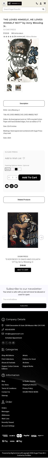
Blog (3, 381)
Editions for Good (29, 359)
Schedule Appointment (13, 338)
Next (41, 237)
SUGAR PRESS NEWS (30, 392)
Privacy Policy (28, 388)
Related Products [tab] (24, 200)
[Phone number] (38, 3)
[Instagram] (11, 186)
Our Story (5, 385)
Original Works (28, 366)
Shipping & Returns (30, 385)
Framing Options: (17, 165)
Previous (4, 237)
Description (24, 103)
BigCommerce (16, 453)
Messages (5, 412)
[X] (6, 342)
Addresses (6, 415)
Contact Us (6, 392)
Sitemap (5, 396)
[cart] (45, 3)
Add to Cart (24, 270)
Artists (25, 355)
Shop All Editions (8, 355)
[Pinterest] (10, 342)
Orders (4, 408)
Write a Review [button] (31, 36)
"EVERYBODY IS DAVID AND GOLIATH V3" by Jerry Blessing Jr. (22, 260)
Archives (26, 363)
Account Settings (8, 426)
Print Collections (8, 359)
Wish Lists (5, 419)
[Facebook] (16, 186)
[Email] (7, 186)
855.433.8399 (10, 330)
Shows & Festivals (8, 363)
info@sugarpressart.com (14, 334)
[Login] (41, 3)
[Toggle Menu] (4, 3)
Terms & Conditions (9, 388)
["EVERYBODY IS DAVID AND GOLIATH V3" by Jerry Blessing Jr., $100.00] (23, 230)
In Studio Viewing (29, 381)
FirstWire (28, 455)
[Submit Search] (43, 9)
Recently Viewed (8, 422)
